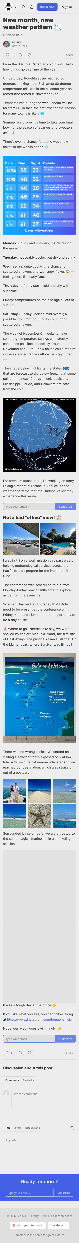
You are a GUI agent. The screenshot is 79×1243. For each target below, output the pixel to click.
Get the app (58, 1225)
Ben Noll (17, 42)
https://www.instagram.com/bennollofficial (39, 1019)
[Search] (23, 7)
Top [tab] (7, 1128)
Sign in (67, 7)
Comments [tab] (12, 1080)
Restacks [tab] (28, 1080)
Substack (20, 1235)
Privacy (34, 1216)
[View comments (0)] (20, 55)
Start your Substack (29, 1225)
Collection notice (61, 1216)
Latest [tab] (17, 1128)
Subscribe (47, 7)
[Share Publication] (32, 7)
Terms (45, 1216)
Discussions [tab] (32, 1128)
